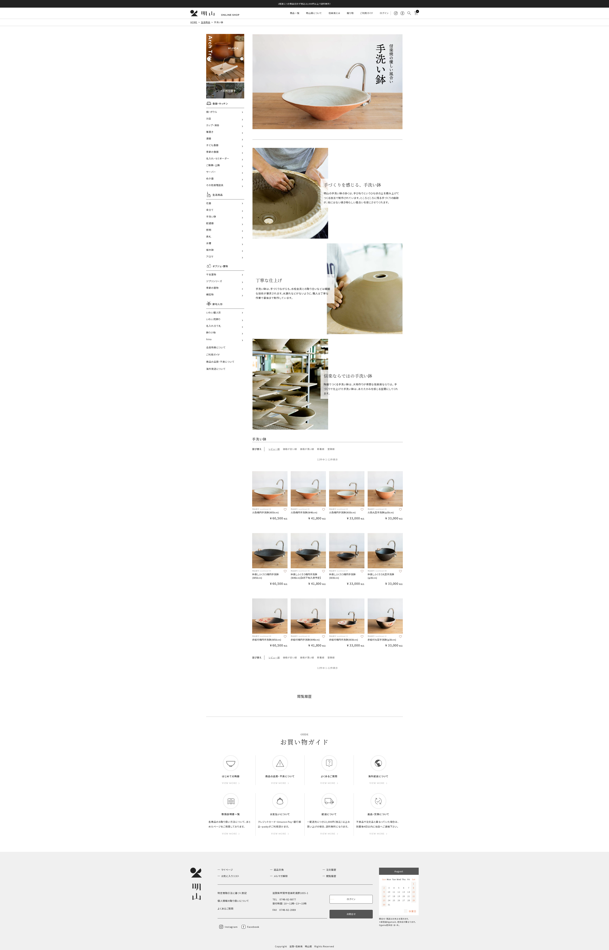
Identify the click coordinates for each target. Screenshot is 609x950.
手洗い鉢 (211, 216)
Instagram (231, 926)
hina (209, 339)
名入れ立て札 (213, 325)
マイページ (227, 869)
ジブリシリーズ (214, 281)
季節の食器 (212, 151)
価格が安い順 (290, 449)
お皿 (208, 118)
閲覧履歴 (331, 876)
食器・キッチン (220, 103)
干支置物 (211, 274)
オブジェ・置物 (220, 266)
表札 (208, 236)
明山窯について (314, 13)
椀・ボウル (211, 111)
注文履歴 (331, 869)
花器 (208, 203)
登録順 (331, 449)
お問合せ (351, 914)
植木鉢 (210, 249)
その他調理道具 (214, 185)
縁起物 (210, 294)
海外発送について (216, 368)
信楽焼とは (334, 13)
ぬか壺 (210, 178)
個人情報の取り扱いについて (233, 900)
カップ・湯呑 (212, 125)
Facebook (253, 926)
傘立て (210, 209)
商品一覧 (294, 13)
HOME (193, 22)
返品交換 (279, 869)
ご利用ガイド (366, 13)
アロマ (209, 256)
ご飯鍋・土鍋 (213, 165)
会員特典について (216, 347)
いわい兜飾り (213, 319)
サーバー (211, 171)
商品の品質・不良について (220, 361)
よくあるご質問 (225, 908)
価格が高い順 (307, 449)
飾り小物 (211, 332)
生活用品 (205, 22)
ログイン (384, 13)
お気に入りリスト (230, 876)
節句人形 (218, 304)
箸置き (209, 131)
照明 (208, 229)
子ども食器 (212, 145)
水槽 (208, 243)
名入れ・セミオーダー (217, 158)
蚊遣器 (210, 223)
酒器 (208, 138)
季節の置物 (212, 287)
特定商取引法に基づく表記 (232, 893)
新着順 (320, 449)
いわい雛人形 (213, 312)
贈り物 (350, 13)
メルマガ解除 (281, 876)
